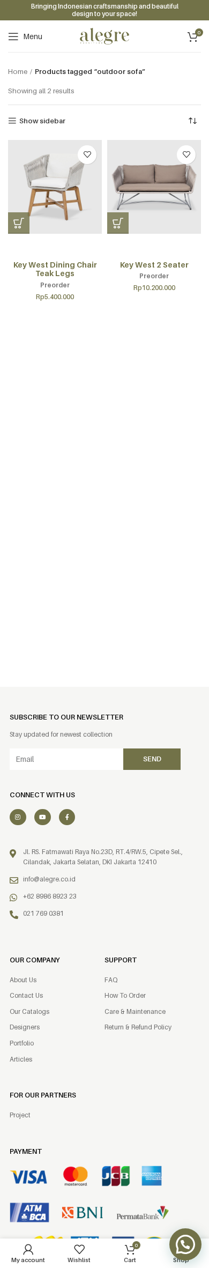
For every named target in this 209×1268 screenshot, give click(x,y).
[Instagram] (18, 817)
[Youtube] (42, 817)
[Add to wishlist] (87, 154)
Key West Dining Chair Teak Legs (55, 269)
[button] (18, 223)
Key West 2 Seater (154, 264)
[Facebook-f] (67, 817)
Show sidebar (42, 121)
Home (17, 71)
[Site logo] (104, 35)
